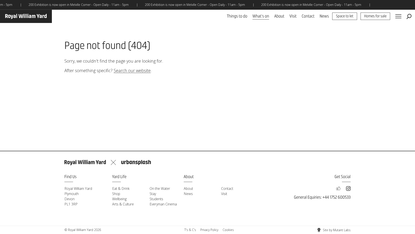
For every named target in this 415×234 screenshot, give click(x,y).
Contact (308, 16)
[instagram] (348, 188)
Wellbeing (119, 199)
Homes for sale (375, 16)
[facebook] (338, 188)
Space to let (344, 16)
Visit (293, 16)
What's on (260, 16)
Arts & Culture (123, 204)
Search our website (132, 70)
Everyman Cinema (163, 204)
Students (156, 199)
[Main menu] (398, 16)
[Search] (409, 16)
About (279, 16)
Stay (153, 193)
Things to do (237, 16)
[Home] (26, 16)
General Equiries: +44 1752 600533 (322, 197)
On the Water (160, 188)
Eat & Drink (120, 188)
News (324, 16)
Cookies (228, 230)
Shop (116, 193)
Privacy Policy (209, 230)
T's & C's (190, 230)
